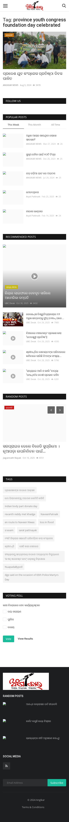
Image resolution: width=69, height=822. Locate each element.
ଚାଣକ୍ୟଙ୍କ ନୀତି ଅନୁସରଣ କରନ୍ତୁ (43, 738)
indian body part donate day (21, 506)
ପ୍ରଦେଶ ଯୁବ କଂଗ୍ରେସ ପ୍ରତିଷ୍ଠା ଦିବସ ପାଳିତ (32, 76)
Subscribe (56, 783)
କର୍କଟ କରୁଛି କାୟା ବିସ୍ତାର (38, 721)
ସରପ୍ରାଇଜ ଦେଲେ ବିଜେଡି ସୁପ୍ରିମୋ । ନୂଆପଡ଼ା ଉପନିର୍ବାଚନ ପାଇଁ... (31, 448)
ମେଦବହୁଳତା (32, 192)
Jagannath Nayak (12, 457)
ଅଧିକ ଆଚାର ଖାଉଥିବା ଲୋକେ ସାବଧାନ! (41, 137)
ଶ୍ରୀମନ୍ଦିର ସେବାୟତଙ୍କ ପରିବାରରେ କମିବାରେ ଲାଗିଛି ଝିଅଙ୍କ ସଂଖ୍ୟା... (45, 353)
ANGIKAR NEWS (10, 85)
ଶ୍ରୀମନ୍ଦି (9, 546)
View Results (25, 638)
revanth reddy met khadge (20, 514)
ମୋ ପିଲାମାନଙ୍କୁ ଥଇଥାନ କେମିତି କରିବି (24, 498)
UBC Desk (10, 303)
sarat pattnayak (28, 530)
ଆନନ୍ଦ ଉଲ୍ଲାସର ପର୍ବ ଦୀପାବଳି (41, 704)
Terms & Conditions (33, 807)
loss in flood (47, 522)
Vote (8, 639)
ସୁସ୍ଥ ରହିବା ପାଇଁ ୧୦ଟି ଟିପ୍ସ (40, 154)
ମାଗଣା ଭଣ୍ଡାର (34, 211)
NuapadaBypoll (13, 567)
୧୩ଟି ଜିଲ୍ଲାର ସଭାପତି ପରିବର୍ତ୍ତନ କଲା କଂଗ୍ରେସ (29, 538)
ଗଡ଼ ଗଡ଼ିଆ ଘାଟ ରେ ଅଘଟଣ (40, 173)
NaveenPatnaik (49, 514)
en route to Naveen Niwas (19, 522)
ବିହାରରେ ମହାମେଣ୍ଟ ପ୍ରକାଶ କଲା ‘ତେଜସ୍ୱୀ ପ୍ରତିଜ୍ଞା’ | (43, 335)
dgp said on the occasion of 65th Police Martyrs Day (31, 577)
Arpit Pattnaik (33, 196)
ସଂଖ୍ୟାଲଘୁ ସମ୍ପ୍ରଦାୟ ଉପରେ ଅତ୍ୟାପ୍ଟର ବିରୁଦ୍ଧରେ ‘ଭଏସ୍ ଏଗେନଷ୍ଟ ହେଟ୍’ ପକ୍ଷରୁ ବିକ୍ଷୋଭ (32, 557)
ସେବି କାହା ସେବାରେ (29, 546)
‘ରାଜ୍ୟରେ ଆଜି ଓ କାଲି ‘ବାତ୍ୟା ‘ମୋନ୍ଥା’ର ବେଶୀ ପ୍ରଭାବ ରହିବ (42, 372)
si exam (9, 530)
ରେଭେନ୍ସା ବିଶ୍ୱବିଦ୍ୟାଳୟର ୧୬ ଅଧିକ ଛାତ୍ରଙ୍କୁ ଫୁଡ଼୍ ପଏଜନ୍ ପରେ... (45, 316)
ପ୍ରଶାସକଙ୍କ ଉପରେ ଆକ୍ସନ (20, 490)
